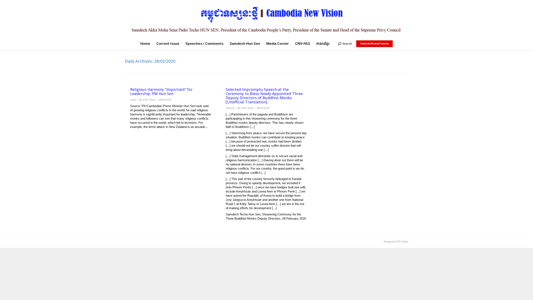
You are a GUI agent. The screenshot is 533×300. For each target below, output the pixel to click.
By (147, 99)
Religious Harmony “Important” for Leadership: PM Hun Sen (161, 91)
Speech (230, 108)
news (133, 99)
